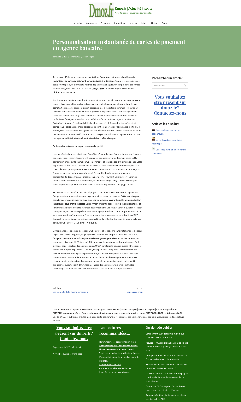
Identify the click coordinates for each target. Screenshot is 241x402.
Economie (105, 23)
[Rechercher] (185, 85)
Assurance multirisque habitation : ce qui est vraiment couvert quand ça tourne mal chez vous (167, 346)
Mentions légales (146, 309)
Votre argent (100, 309)
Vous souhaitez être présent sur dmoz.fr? (170, 105)
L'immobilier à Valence (110, 364)
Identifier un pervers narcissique (114, 372)
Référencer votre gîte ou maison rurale (117, 341)
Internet (133, 23)
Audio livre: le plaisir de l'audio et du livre (118, 345)
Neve (55, 353)
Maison (154, 23)
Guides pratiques (129, 309)
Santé (165, 23)
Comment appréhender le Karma (115, 368)
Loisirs (144, 23)
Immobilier (119, 23)
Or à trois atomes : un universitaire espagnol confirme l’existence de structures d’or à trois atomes (167, 377)
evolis (58, 56)
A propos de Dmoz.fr (82, 309)
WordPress (77, 353)
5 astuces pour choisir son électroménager (119, 353)
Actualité (77, 23)
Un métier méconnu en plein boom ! (116, 349)
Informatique (88, 56)
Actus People (113, 309)
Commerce (91, 23)
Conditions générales (166, 309)
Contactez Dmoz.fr (62, 309)
